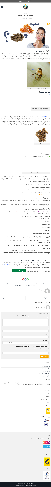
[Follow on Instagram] (29, 1)
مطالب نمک (47, 375)
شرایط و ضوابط (46, 402)
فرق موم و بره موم (24, 285)
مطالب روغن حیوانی (46, 368)
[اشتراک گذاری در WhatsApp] (28, 279)
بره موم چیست (45, 92)
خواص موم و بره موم (15, 283)
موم (16, 285)
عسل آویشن (7, 283)
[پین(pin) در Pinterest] (23, 279)
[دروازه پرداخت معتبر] (48, 411)
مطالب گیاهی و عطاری (45, 373)
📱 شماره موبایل (45, 340)
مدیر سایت (20, 18)
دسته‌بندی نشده (47, 366)
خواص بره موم (22, 283)
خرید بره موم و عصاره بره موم (31, 260)
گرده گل (40, 194)
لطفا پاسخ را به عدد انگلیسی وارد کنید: (41, 348)
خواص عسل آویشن (7, 297)
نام (48, 328)
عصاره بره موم (30, 285)
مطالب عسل (25, 13)
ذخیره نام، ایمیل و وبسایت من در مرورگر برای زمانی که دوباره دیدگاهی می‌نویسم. (31, 346)
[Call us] (27, 1)
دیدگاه (47, 317)
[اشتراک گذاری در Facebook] (26, 279)
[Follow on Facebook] (31, 1)
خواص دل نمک (45, 297)
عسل (10, 283)
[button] (21, 1)
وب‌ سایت (47, 334)
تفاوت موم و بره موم (29, 283)
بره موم (38, 51)
